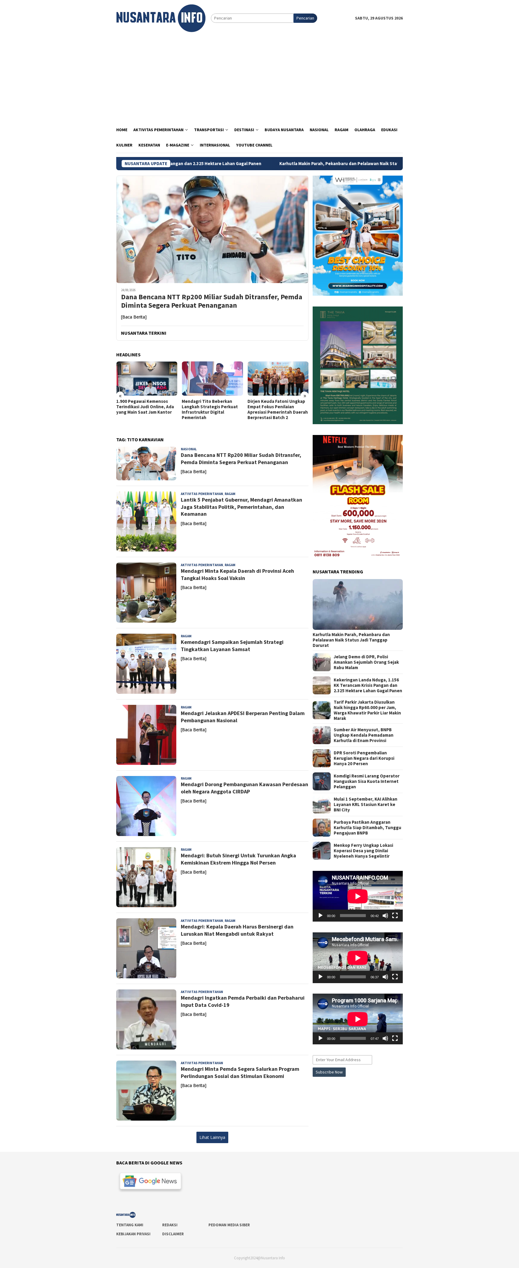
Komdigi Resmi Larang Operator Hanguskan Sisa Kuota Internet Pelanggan (366, 781)
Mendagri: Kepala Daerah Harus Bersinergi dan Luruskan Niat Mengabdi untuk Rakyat (237, 930)
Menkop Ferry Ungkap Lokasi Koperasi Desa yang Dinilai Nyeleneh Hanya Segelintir (363, 851)
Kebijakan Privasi (133, 1233)
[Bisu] (385, 916)
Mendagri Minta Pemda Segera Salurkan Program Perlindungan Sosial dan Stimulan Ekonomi (240, 1072)
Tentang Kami (129, 1224)
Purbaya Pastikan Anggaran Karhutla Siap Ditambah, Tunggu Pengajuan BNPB (367, 828)
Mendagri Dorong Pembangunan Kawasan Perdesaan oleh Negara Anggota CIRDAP (244, 788)
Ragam (230, 494)
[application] (358, 896)
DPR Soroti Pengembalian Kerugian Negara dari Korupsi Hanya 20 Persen (364, 758)
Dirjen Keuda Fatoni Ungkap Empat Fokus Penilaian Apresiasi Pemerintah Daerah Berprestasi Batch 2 (212, 409)
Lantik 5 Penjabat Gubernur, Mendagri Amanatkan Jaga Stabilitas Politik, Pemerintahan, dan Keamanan (241, 506)
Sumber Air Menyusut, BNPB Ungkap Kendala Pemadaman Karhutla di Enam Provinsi (363, 735)
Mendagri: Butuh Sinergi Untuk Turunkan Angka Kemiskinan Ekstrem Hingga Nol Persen (238, 859)
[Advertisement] (259, 77)
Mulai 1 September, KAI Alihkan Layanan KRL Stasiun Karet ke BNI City (365, 804)
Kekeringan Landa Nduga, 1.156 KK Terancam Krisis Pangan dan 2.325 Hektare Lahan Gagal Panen (368, 685)
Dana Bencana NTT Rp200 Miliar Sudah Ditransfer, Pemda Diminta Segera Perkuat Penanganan (211, 301)
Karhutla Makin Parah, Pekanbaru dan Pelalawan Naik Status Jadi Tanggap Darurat (296, 163)
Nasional (189, 449)
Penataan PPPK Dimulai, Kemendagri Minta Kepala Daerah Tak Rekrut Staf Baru (277, 407)
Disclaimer (173, 1233)
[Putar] (320, 916)
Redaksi (170, 1224)
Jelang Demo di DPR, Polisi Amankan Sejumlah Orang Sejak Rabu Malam (366, 662)
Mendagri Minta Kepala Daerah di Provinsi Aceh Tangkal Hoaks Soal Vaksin (237, 574)
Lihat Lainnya (212, 1137)
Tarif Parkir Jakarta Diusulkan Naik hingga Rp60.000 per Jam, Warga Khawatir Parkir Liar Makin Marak (367, 710)
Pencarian (305, 18)
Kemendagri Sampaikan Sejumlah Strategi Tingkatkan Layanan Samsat (232, 645)
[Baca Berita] (134, 317)
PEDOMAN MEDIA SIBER (229, 1224)
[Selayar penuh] (395, 916)
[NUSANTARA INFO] (160, 17)
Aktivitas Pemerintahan (202, 494)
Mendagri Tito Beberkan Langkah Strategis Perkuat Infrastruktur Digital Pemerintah (144, 409)
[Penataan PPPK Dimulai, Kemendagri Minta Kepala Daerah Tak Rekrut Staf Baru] (277, 378)
